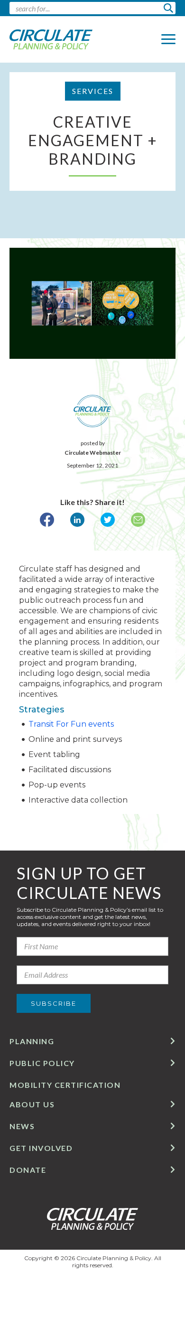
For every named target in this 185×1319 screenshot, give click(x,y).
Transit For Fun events (71, 724)
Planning (31, 1041)
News (22, 1126)
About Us (32, 1104)
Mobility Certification (64, 1084)
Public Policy (42, 1062)
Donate (27, 1169)
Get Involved (41, 1147)
